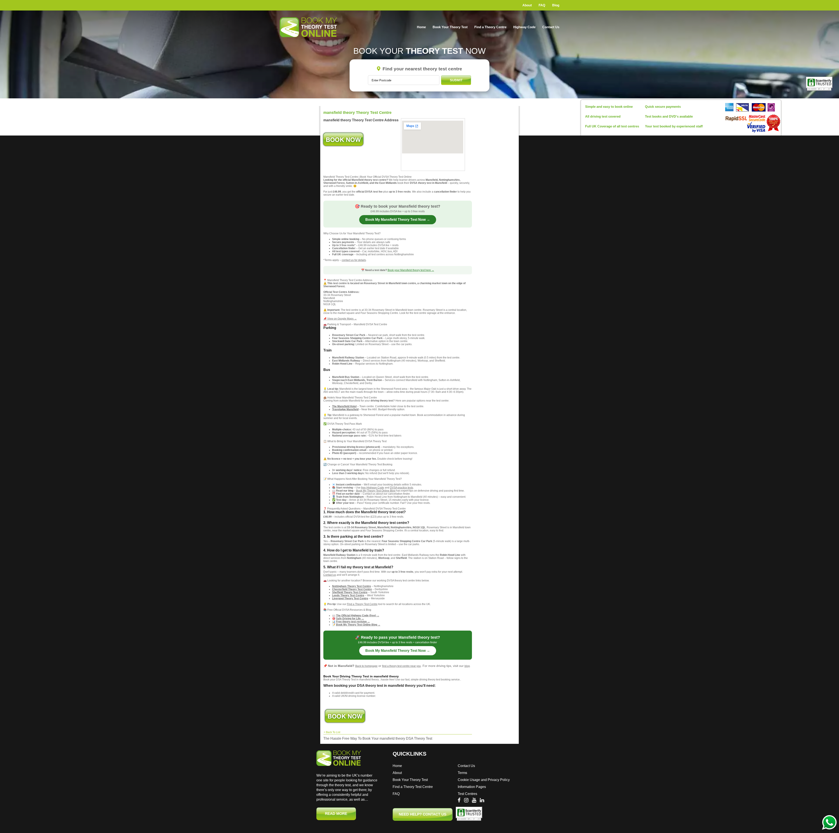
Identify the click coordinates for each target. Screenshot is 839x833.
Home (421, 27)
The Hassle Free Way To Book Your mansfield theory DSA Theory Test (377, 738)
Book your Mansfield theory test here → (411, 270)
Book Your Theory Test (450, 27)
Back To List (333, 732)
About (527, 5)
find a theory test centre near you (401, 666)
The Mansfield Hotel (344, 406)
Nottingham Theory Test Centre (351, 586)
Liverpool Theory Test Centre (350, 598)
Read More (336, 814)
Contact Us (550, 27)
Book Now (343, 139)
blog (467, 666)
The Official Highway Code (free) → (357, 615)
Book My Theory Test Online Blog (375, 490)
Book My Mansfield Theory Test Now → (397, 219)
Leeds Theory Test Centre (348, 595)
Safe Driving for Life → (350, 618)
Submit (456, 80)
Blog (555, 5)
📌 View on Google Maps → (340, 318)
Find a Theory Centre (490, 27)
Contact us (329, 574)
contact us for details (354, 260)
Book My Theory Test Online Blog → (358, 624)
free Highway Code (372, 487)
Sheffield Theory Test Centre (349, 592)
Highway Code (524, 27)
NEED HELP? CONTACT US (422, 814)
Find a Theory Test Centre (362, 604)
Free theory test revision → (353, 621)
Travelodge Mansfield (345, 409)
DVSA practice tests (401, 487)
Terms (462, 773)
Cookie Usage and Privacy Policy (484, 780)
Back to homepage (366, 666)
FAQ (542, 5)
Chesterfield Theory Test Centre (352, 589)
